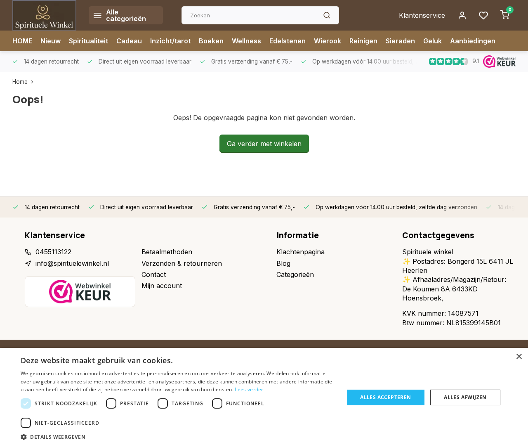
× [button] (519, 357)
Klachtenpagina (300, 252)
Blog (283, 263)
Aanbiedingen (472, 41)
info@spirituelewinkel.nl (72, 263)
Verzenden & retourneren (181, 263)
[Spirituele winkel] (44, 15)
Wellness (246, 41)
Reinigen (363, 41)
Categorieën (295, 274)
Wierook (327, 41)
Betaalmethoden (166, 252)
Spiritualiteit (88, 41)
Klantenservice (422, 15)
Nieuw (50, 41)
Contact (153, 274)
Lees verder (249, 389)
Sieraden (400, 41)
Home (20, 81)
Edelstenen (287, 41)
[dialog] (264, 397)
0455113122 (53, 252)
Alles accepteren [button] (385, 397)
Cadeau (129, 41)
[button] (178, 437)
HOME (22, 41)
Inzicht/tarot (170, 41)
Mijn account (161, 285)
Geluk (432, 41)
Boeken (211, 41)
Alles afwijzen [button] (465, 397)
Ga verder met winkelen (264, 144)
